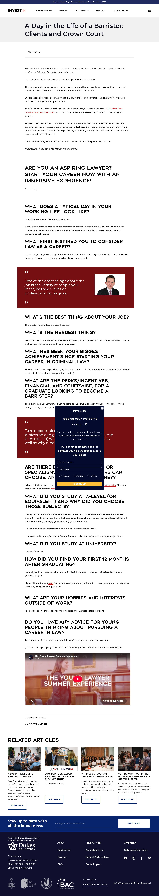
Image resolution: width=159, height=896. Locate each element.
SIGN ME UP (79, 484)
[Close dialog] (102, 408)
